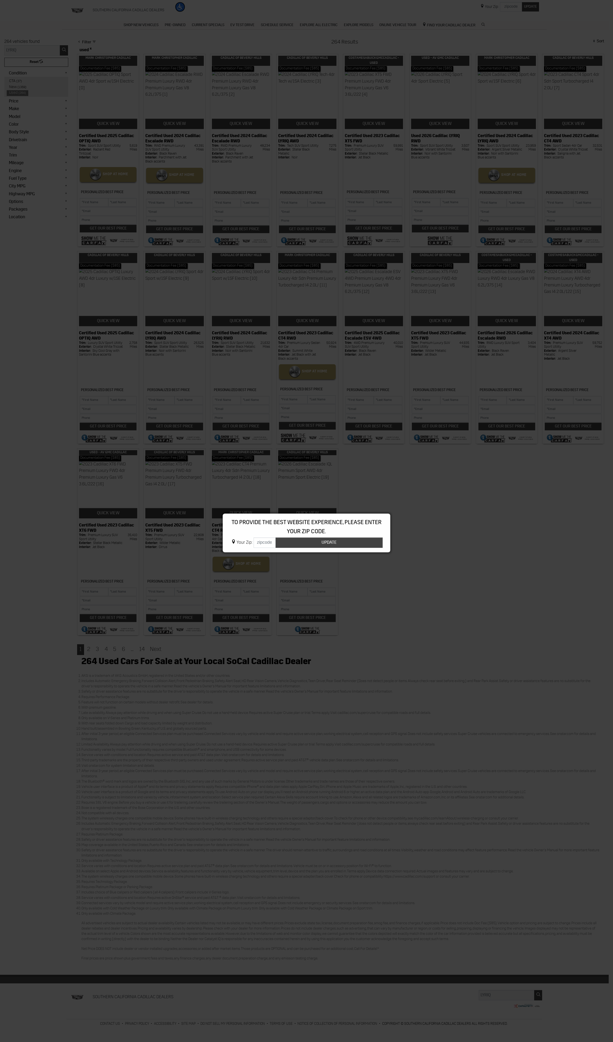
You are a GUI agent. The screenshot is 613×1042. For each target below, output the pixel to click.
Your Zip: (244, 542)
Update (329, 542)
